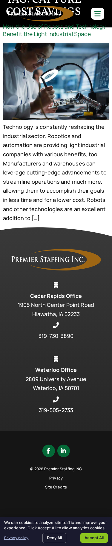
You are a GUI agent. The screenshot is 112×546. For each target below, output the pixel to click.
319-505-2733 (56, 410)
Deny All (54, 537)
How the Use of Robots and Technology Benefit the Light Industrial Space (54, 30)
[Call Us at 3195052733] (56, 400)
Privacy (56, 478)
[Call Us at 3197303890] (56, 325)
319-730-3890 (56, 335)
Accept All (94, 537)
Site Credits (56, 487)
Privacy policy (16, 538)
